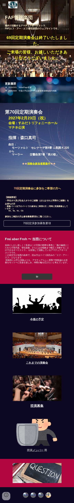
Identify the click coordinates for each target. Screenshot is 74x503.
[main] (37, 18)
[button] (4, 4)
